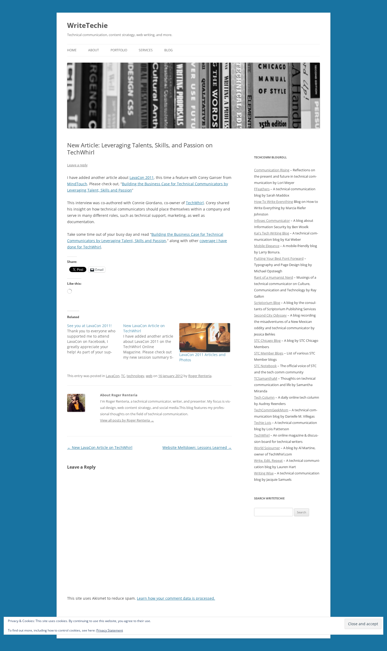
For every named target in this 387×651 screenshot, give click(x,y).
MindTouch (77, 183)
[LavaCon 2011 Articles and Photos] (204, 337)
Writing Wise (264, 473)
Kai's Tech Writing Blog (271, 233)
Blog (168, 50)
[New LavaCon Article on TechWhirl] (151, 341)
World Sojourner (267, 447)
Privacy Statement (109, 630)
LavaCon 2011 (142, 177)
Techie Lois (262, 422)
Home (72, 50)
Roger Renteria (199, 375)
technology (135, 375)
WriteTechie (87, 25)
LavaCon (113, 375)
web (149, 375)
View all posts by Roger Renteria (127, 420)
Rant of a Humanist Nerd (273, 277)
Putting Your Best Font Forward (279, 258)
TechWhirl (195, 202)
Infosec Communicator (272, 220)
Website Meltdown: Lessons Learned (197, 447)
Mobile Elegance (266, 245)
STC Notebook (265, 365)
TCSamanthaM (265, 378)
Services (146, 50)
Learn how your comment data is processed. (176, 598)
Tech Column (264, 397)
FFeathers (262, 189)
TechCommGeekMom (271, 410)
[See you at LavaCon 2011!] (95, 339)
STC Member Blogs (268, 353)
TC (123, 375)
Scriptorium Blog (267, 302)
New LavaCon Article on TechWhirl (99, 447)
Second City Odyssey (270, 315)
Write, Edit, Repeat (268, 460)
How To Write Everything (273, 201)
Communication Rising (271, 170)
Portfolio (119, 50)
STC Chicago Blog (267, 340)
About (93, 50)
